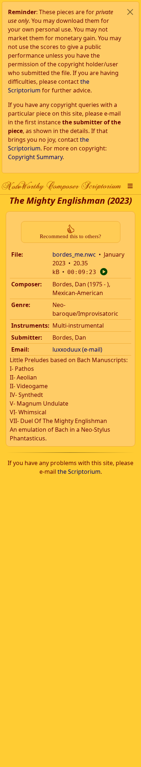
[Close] (130, 12)
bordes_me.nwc (74, 254)
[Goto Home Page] (61, 186)
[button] (130, 186)
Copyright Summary (35, 157)
